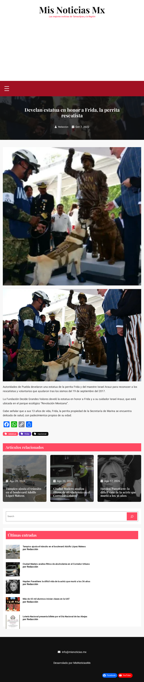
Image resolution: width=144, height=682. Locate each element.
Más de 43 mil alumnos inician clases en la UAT (46, 599)
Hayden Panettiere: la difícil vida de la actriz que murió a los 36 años (118, 492)
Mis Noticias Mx (72, 10)
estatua (12, 434)
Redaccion (63, 127)
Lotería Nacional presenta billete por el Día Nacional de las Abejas (55, 616)
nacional (42, 434)
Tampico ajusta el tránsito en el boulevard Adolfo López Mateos (23, 492)
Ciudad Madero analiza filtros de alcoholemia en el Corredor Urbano (71, 492)
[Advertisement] (72, 52)
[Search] (132, 516)
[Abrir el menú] (7, 89)
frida (27, 434)
